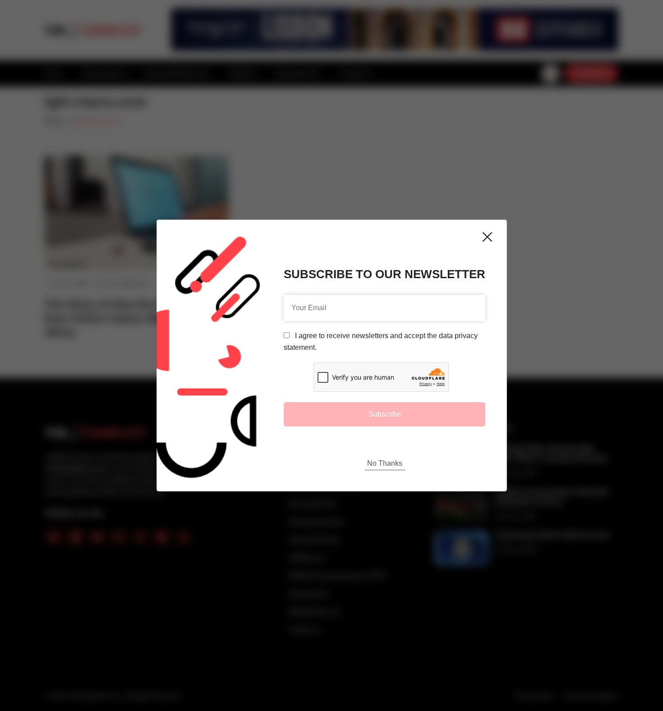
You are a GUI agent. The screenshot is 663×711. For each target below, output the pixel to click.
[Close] (487, 237)
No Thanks (384, 463)
